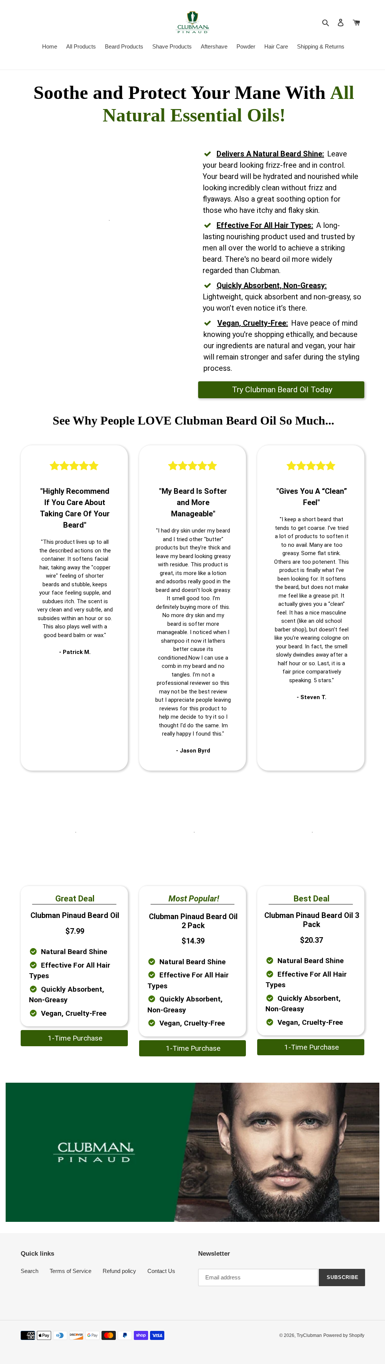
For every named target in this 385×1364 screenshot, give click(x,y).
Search (29, 1271)
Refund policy (119, 1271)
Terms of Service (70, 1271)
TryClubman (309, 1335)
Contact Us (161, 1271)
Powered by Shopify (343, 1335)
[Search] (326, 22)
